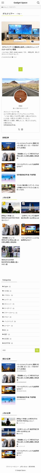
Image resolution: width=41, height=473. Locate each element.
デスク (7, 317)
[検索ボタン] (38, 2)
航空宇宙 (8, 343)
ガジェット (9, 304)
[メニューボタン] (2, 2)
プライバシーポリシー (12, 466)
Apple (7, 286)
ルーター (8, 326)
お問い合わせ (23, 466)
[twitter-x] (19, 129)
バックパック (10, 321)
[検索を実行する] (37, 350)
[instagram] (22, 129)
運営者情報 (32, 466)
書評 (7, 334)
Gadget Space (20, 3)
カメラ (7, 299)
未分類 (7, 339)
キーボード (9, 308)
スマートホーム (10, 313)
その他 (7, 291)
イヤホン (8, 295)
